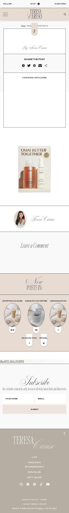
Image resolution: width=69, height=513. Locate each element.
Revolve (34, 472)
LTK (34, 457)
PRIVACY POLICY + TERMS (34, 500)
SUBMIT (35, 409)
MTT (55, 508)
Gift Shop (34, 477)
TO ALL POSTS (12, 361)
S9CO (40, 508)
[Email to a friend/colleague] (40, 66)
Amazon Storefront (34, 464)
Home (23, 26)
